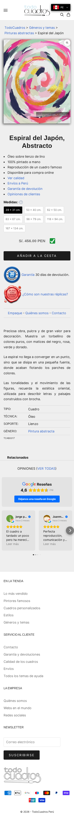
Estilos (8, 615)
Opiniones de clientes (24, 194)
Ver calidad (16, 178)
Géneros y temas (42, 28)
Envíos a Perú (18, 183)
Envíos (9, 669)
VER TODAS (46, 468)
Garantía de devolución (25, 189)
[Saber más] (20, 202)
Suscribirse (21, 755)
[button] (4, 530)
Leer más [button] (12, 544)
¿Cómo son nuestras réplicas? (45, 294)
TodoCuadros (14, 28)
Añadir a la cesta (37, 256)
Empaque (15, 313)
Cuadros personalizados (22, 608)
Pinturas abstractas (19, 33)
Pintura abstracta (41, 431)
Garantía (28, 274)
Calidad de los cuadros (21, 662)
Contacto (59, 313)
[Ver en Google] (9, 518)
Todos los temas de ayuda (23, 676)
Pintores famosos (17, 601)
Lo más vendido (16, 593)
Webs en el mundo (17, 708)
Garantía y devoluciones (22, 654)
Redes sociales (15, 715)
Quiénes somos (36, 313)
